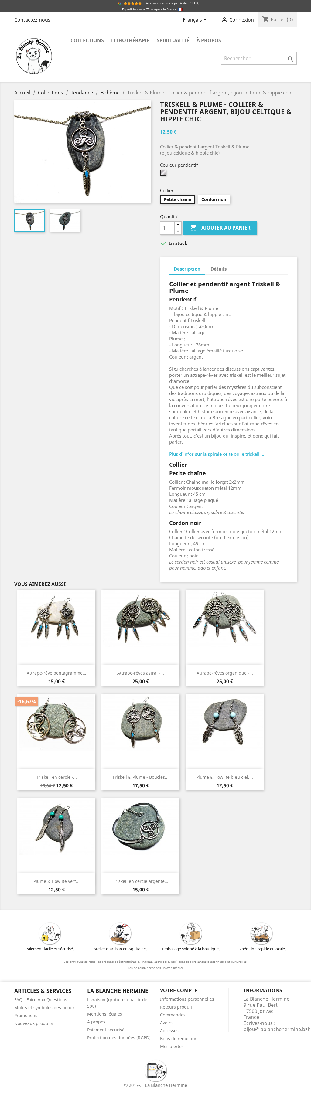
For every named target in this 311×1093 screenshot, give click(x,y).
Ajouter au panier (220, 227)
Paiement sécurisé (106, 1030)
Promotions (25, 1015)
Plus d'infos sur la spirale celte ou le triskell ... (216, 454)
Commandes (173, 1015)
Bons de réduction (178, 1038)
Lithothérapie (130, 40)
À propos (209, 40)
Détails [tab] (218, 269)
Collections (87, 40)
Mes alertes (172, 1046)
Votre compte (178, 990)
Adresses (169, 1030)
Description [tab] (187, 269)
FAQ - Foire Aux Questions (40, 1000)
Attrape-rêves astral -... (140, 673)
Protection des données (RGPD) (119, 1037)
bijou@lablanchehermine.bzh (277, 1029)
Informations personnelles (187, 999)
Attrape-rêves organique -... (225, 673)
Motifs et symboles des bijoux (44, 1007)
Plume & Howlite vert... (56, 881)
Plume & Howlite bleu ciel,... (224, 777)
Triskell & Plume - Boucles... (140, 777)
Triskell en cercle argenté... (140, 881)
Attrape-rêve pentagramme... (56, 673)
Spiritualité (173, 40)
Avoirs (166, 1023)
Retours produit (176, 1007)
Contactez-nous (32, 19)
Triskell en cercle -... (56, 777)
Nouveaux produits (33, 1023)
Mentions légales (104, 1014)
